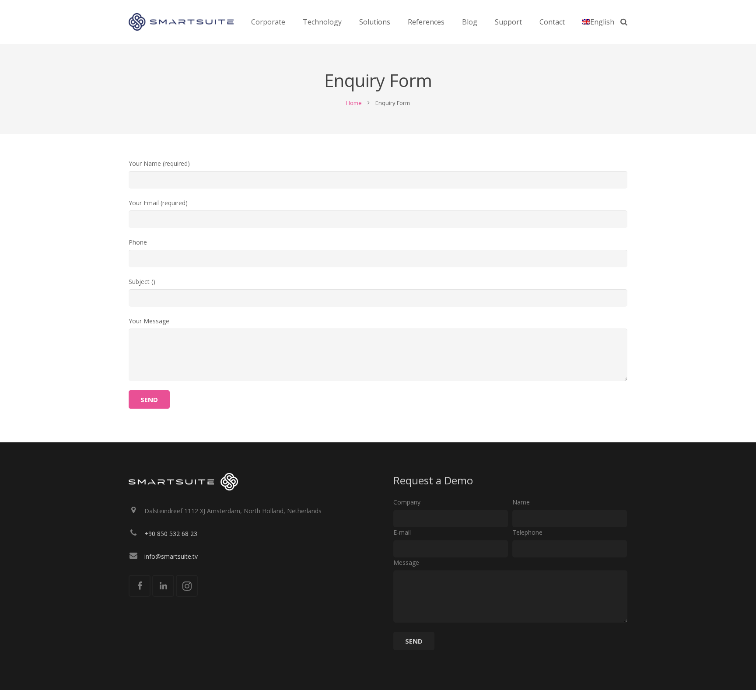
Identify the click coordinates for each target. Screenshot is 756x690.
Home (354, 103)
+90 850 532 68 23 (170, 533)
